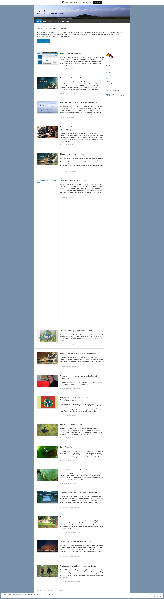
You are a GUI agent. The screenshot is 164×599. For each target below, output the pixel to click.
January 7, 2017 (64, 117)
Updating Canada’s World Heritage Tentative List (79, 102)
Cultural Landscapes (74, 507)
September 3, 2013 (65, 388)
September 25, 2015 (65, 145)
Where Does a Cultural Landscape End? (75, 541)
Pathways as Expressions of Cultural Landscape (78, 516)
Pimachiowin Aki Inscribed (70, 53)
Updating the (51, 28)
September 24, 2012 (65, 438)
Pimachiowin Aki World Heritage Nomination (78, 353)
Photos (62, 21)
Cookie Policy (37, 596)
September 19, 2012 (65, 483)
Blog (67, 21)
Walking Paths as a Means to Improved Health (78, 566)
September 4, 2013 (65, 344)
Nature (74, 438)
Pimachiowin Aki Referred (70, 77)
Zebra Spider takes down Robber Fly (74, 469)
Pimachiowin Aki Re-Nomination (73, 154)
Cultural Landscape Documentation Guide (76, 330)
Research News (76, 388)
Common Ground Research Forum (73, 180)
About (44, 21)
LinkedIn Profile (110, 94)
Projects (72, 68)
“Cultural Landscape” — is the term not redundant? (80, 492)
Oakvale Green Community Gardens (116, 96)
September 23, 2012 (65, 460)
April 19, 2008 (63, 507)
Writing (57, 21)
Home (39, 21)
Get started (97, 2)
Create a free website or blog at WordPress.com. (50, 590)
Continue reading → (43, 41)
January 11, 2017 (64, 93)
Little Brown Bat (66, 447)
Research (50, 21)
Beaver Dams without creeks (71, 424)
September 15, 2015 (65, 171)
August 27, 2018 (64, 68)
